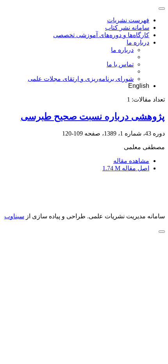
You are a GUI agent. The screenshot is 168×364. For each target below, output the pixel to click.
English (138, 85)
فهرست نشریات (128, 20)
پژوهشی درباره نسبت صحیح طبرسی (93, 116)
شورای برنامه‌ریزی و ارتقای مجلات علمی (81, 78)
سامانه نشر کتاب (127, 27)
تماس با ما (120, 64)
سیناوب (14, 216)
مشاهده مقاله (131, 160)
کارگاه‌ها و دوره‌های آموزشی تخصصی (101, 35)
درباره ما (138, 42)
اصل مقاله (125, 168)
